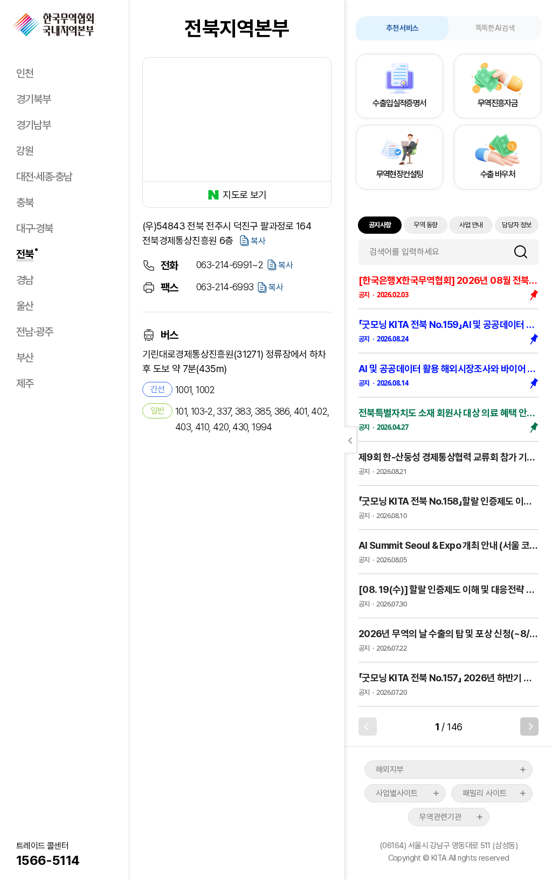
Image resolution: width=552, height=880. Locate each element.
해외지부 (390, 769)
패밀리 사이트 (485, 793)
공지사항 (380, 225)
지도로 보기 (244, 194)
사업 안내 (471, 225)
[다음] (529, 726)
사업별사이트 (397, 793)
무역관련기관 (440, 817)
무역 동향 (425, 225)
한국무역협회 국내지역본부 (53, 25)
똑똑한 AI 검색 (494, 28)
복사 (258, 241)
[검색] (525, 251)
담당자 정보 (516, 225)
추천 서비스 (402, 28)
